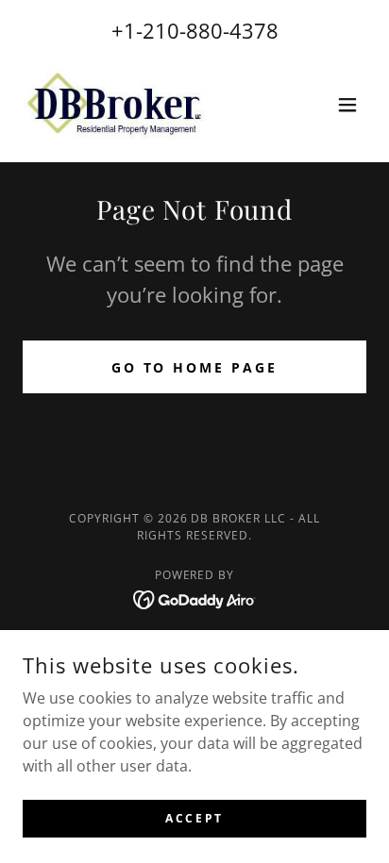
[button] (347, 105)
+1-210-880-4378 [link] (195, 30)
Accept (194, 818)
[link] (115, 104)
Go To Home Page (195, 367)
